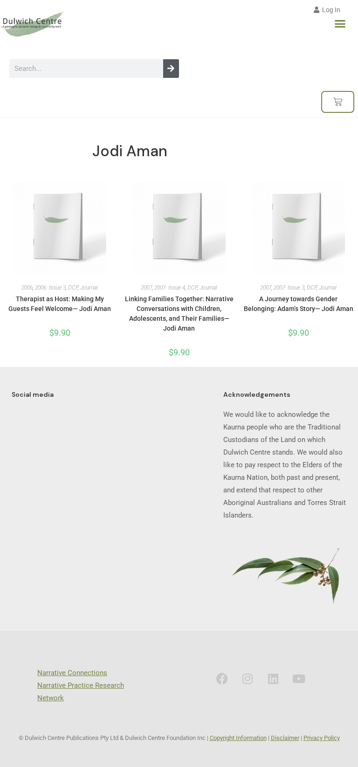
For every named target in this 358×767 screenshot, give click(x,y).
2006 (27, 287)
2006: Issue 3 (50, 287)
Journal (89, 287)
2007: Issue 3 (289, 287)
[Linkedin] (273, 678)
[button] (340, 24)
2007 (146, 287)
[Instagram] (247, 678)
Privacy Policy (321, 737)
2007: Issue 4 (169, 287)
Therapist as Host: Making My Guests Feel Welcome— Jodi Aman (59, 303)
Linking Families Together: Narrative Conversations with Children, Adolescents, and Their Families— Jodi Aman (179, 313)
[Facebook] (222, 678)
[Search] (171, 68)
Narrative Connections (72, 673)
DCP (73, 287)
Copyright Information (238, 737)
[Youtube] (298, 678)
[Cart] (337, 102)
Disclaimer (285, 737)
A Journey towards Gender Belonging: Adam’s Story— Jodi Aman (298, 303)
